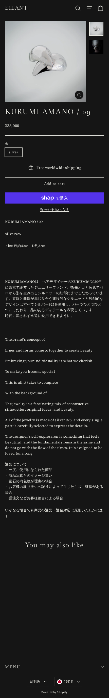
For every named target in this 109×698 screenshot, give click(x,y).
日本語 (35, 681)
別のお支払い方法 (54, 209)
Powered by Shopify (54, 692)
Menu (12, 666)
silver (13, 152)
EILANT (16, 8)
